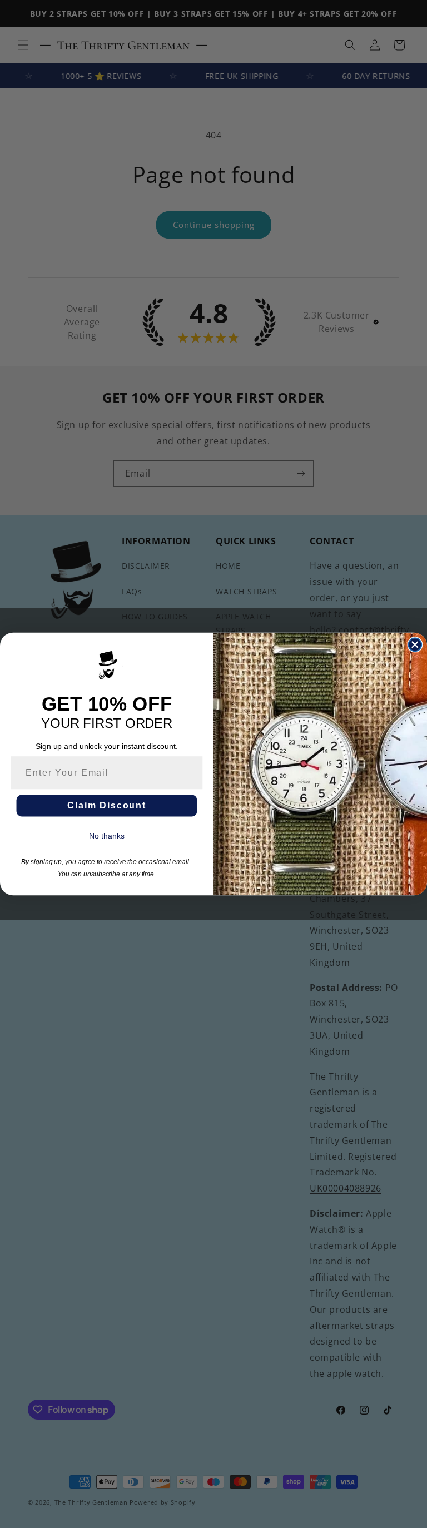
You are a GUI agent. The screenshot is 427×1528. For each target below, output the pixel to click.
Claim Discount (106, 805)
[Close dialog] (415, 645)
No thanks (106, 835)
